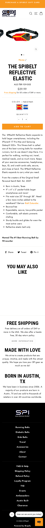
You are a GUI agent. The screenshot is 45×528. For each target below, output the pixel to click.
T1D (22, 485)
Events (22, 490)
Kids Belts (22, 437)
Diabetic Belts (22, 432)
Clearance (23, 505)
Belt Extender (32, 203)
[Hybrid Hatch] (8, 307)
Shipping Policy (22, 471)
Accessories (22, 446)
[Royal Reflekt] (11, 307)
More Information (22, 341)
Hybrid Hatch (19, 107)
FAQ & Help (22, 466)
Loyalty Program (22, 480)
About (22, 451)
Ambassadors (22, 495)
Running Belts (23, 427)
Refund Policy (23, 476)
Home (22, 59)
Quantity (22, 114)
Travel (23, 441)
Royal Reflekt (25, 107)
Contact (22, 456)
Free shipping (10, 92)
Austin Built (22, 500)
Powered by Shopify (22, 526)
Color (22, 102)
